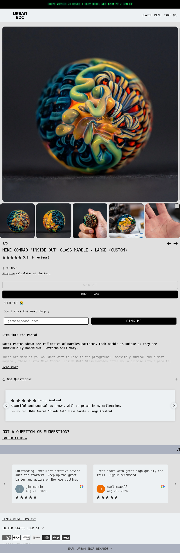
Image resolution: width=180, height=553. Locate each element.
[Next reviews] (174, 406)
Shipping (8, 273)
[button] (90, 548)
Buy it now (90, 294)
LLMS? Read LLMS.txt (19, 519)
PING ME (134, 321)
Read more (10, 367)
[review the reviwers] (81, 486)
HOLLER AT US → (14, 438)
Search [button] (147, 15)
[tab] (17, 220)
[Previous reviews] (6, 406)
